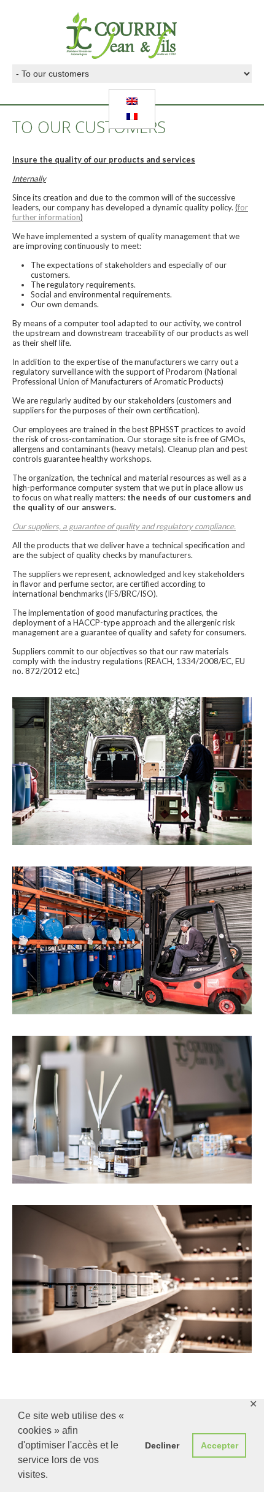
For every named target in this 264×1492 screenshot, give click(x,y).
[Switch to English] (132, 101)
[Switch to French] (132, 116)
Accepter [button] (219, 1445)
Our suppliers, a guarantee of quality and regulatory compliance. (124, 526)
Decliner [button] (162, 1445)
